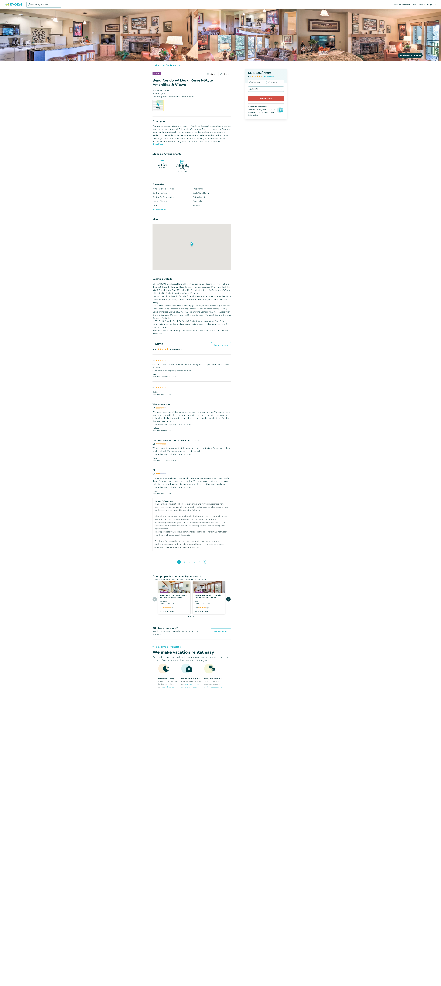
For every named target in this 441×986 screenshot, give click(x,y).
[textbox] (43, 5)
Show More (158, 144)
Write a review (221, 345)
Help (414, 5)
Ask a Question (221, 631)
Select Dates (266, 99)
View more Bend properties (168, 65)
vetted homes (168, 687)
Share (226, 74)
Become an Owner (402, 5)
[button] (266, 89)
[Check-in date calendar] (250, 82)
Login (429, 5)
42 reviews (269, 76)
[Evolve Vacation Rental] (14, 5)
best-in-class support (213, 687)
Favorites (421, 5)
